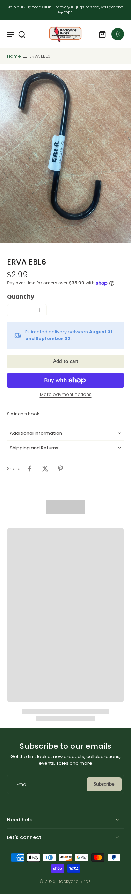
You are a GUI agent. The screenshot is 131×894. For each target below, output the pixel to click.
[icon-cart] (102, 34)
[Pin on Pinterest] (60, 468)
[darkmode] (117, 34)
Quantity (20, 297)
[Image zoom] (65, 156)
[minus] (14, 310)
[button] (65, 362)
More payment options (66, 394)
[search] (21, 34)
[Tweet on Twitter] (45, 468)
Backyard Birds (74, 881)
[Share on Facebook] (29, 468)
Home (14, 56)
